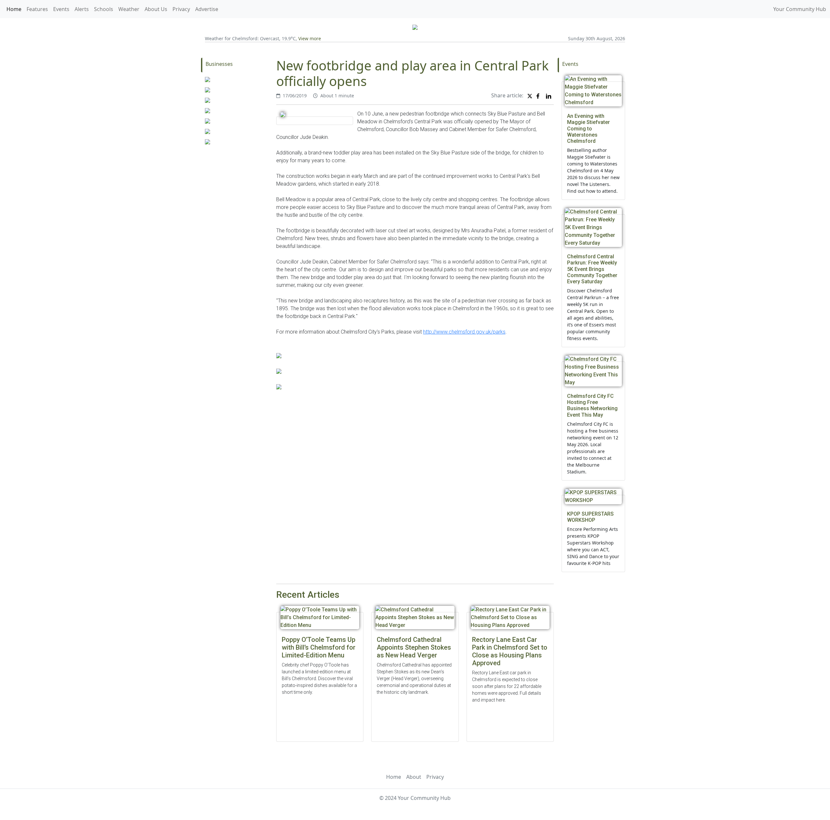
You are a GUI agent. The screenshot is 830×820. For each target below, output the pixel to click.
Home (13, 9)
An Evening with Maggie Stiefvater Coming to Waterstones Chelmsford (588, 128)
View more (309, 38)
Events (61, 9)
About (413, 776)
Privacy (181, 9)
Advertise (206, 9)
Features (37, 9)
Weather (128, 9)
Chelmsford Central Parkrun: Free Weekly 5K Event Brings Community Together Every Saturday (592, 269)
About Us (156, 9)
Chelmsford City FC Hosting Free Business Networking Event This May (592, 405)
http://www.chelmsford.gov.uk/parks (464, 332)
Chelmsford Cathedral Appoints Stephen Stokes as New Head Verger (414, 647)
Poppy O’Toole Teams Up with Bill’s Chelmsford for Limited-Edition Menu (318, 647)
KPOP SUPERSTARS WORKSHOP (590, 517)
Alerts (82, 9)
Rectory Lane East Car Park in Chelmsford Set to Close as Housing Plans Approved (509, 651)
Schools (103, 9)
